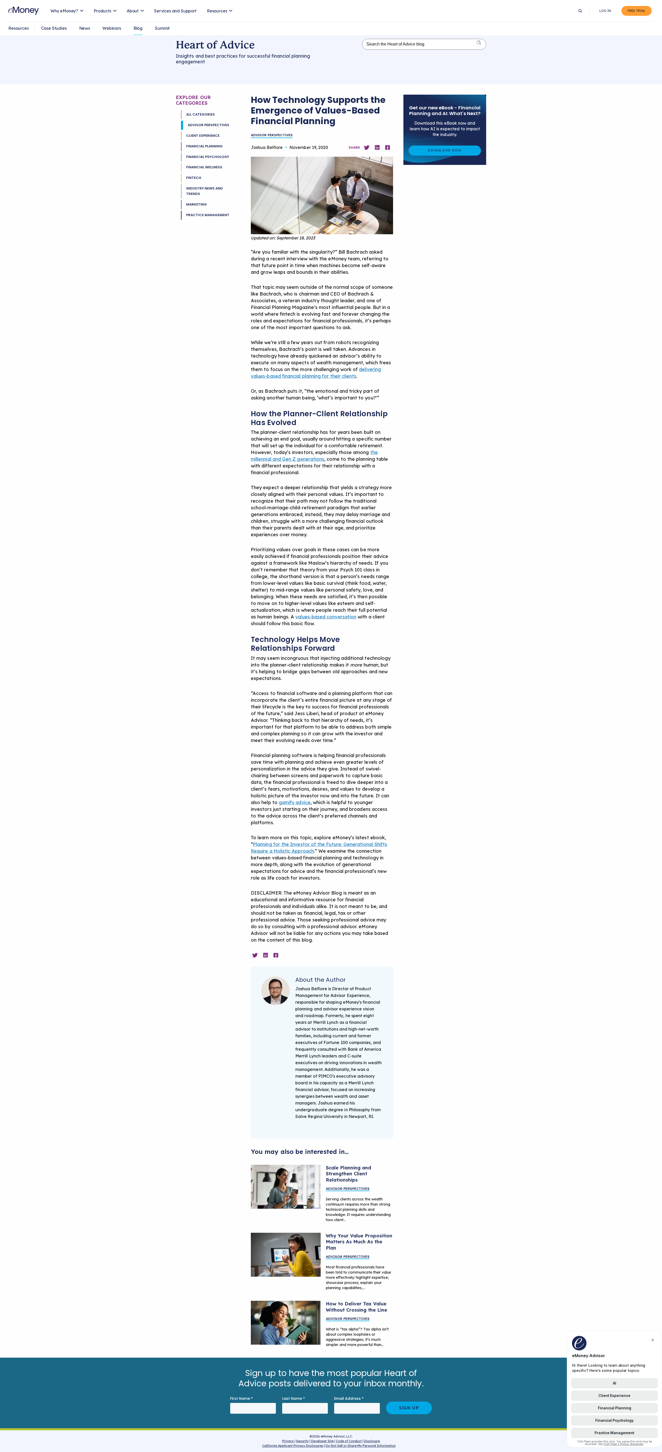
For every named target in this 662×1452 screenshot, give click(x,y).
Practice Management (207, 215)
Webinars (111, 28)
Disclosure (372, 1441)
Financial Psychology (207, 156)
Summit (162, 28)
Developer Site (322, 1441)
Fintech (193, 177)
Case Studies (54, 28)
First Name (241, 1398)
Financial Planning (204, 146)
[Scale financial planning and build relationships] (286, 1187)
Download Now (444, 150)
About (133, 10)
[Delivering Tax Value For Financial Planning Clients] (286, 1323)
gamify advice (295, 802)
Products (102, 10)
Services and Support (175, 10)
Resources (217, 10)
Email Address (349, 1398)
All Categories (200, 114)
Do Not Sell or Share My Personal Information (361, 1446)
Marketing (196, 204)
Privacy (288, 1441)
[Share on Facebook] (388, 147)
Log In (605, 11)
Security (302, 1441)
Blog (137, 28)
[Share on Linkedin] (377, 147)
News (84, 28)
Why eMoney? (64, 10)
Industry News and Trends (204, 191)
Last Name (293, 1398)
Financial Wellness (204, 167)
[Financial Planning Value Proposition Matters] (286, 1255)
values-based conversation (325, 617)
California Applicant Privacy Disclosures (292, 1446)
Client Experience (203, 135)
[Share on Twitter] (367, 147)
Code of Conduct (349, 1441)
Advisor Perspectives (208, 125)
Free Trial (636, 11)
